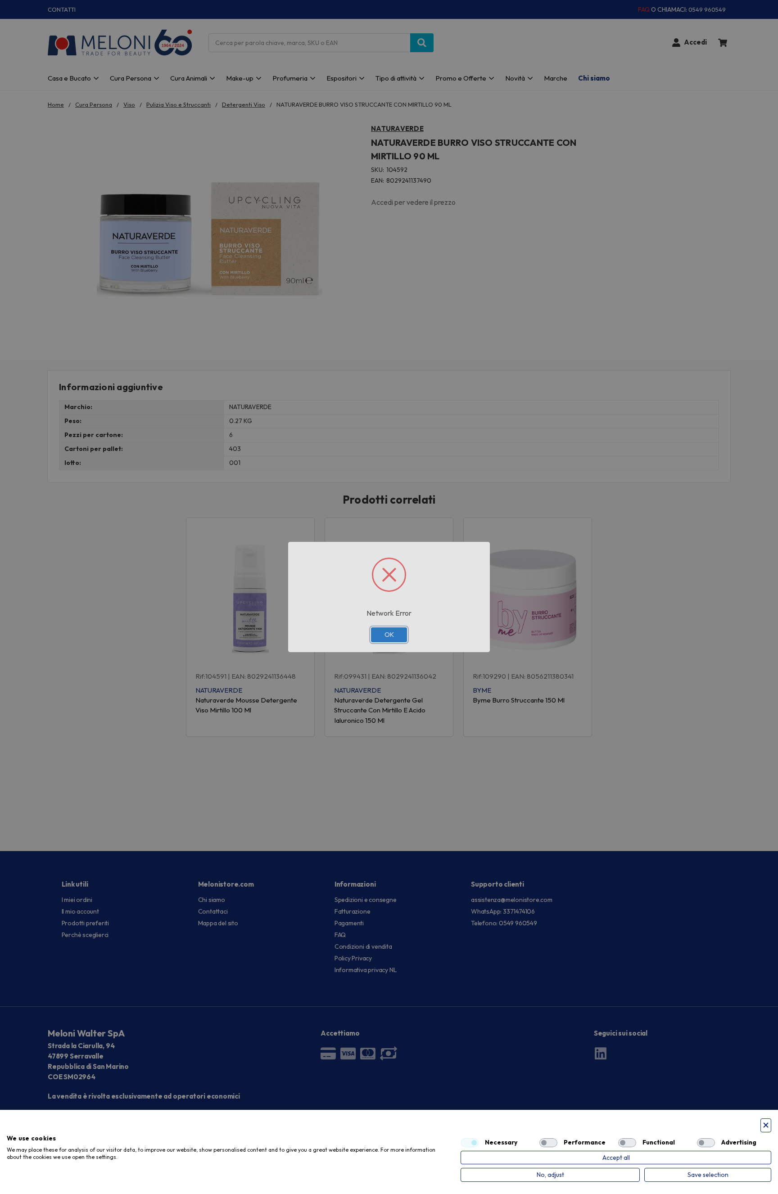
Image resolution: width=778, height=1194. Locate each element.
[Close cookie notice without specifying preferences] (765, 1125)
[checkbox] (470, 1142)
